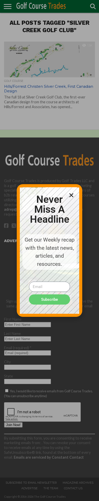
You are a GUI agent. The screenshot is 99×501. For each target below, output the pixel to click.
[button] (71, 195)
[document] (49, 250)
